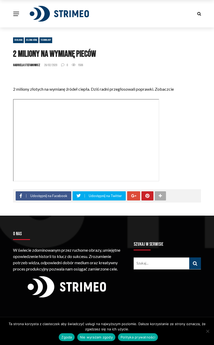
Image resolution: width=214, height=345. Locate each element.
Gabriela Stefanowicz (26, 65)
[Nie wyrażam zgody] (207, 331)
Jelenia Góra (31, 40)
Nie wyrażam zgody (96, 337)
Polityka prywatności (138, 337)
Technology (46, 40)
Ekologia (18, 40)
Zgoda (66, 337)
